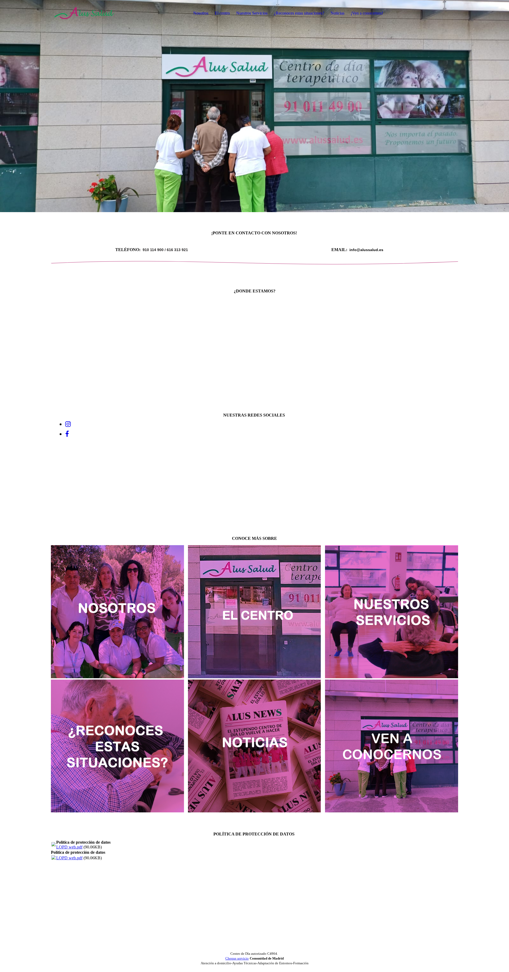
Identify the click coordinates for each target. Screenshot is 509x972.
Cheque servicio (237, 958)
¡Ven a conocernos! (367, 13)
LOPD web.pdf (69, 847)
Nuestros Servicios (251, 13)
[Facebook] (67, 434)
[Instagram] (68, 424)
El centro (222, 13)
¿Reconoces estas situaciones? (299, 13)
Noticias (337, 13)
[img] (84, 13)
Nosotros (200, 13)
